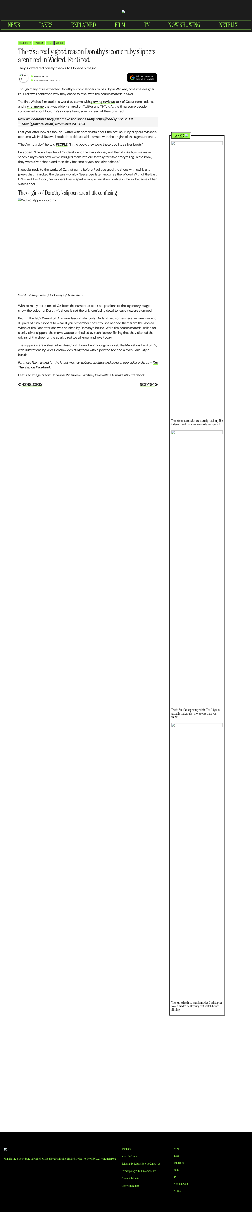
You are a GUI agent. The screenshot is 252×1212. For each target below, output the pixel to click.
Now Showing (184, 25)
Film (120, 25)
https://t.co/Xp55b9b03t (114, 119)
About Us (126, 1149)
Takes (46, 25)
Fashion (39, 43)
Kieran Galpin (41, 76)
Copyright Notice (130, 1186)
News (14, 25)
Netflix (228, 25)
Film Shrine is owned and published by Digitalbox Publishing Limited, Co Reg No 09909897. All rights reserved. (60, 1159)
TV (147, 25)
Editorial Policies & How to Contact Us (141, 1164)
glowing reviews (102, 101)
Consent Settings (130, 1178)
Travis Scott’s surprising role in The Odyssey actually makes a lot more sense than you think (195, 713)
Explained (83, 25)
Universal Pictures (65, 375)
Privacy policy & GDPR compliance (139, 1171)
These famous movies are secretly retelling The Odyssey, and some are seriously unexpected (197, 422)
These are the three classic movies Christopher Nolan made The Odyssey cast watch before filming (196, 1006)
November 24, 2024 (70, 124)
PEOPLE (62, 144)
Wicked (59, 43)
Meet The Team (129, 1156)
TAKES (178, 136)
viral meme (35, 106)
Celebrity (25, 43)
